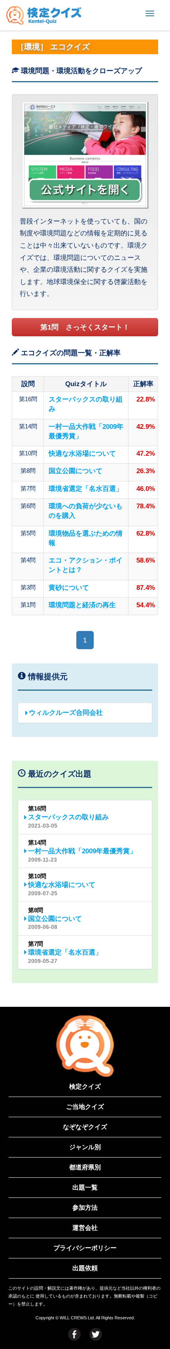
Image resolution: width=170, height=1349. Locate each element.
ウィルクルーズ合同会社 (66, 712)
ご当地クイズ (85, 1106)
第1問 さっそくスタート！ (85, 327)
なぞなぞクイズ (85, 1127)
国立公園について (75, 471)
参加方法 (85, 1207)
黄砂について (69, 587)
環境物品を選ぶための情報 (86, 538)
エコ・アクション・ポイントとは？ (86, 565)
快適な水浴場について (82, 453)
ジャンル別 (85, 1147)
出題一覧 (85, 1187)
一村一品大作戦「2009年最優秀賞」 (86, 431)
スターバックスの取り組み (86, 404)
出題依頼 (85, 1268)
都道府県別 (85, 1167)
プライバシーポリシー (85, 1248)
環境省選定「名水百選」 (86, 489)
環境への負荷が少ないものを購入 (86, 510)
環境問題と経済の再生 (82, 605)
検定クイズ (85, 1086)
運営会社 (85, 1227)
